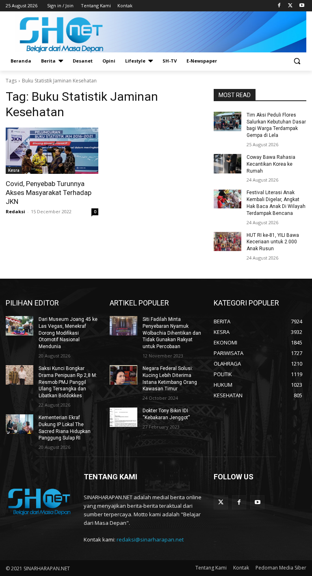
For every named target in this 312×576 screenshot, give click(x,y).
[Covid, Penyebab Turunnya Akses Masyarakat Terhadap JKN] (52, 151)
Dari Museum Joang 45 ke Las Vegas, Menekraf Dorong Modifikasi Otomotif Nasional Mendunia (68, 332)
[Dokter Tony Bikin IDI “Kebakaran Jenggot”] (123, 417)
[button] (296, 61)
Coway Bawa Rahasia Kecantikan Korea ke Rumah (271, 164)
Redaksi (15, 211)
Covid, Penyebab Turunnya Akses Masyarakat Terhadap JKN (48, 193)
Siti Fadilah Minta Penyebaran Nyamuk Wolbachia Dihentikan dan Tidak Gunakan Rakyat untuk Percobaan (172, 332)
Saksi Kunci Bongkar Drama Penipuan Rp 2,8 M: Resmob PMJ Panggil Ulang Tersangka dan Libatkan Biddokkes (68, 382)
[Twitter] (290, 6)
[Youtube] (301, 6)
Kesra (14, 170)
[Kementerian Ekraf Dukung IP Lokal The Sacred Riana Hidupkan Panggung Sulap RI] (19, 424)
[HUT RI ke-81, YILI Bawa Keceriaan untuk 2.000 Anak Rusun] (227, 241)
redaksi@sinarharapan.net (150, 539)
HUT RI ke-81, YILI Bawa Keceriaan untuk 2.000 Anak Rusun (273, 242)
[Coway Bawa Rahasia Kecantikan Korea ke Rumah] (227, 163)
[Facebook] (279, 6)
